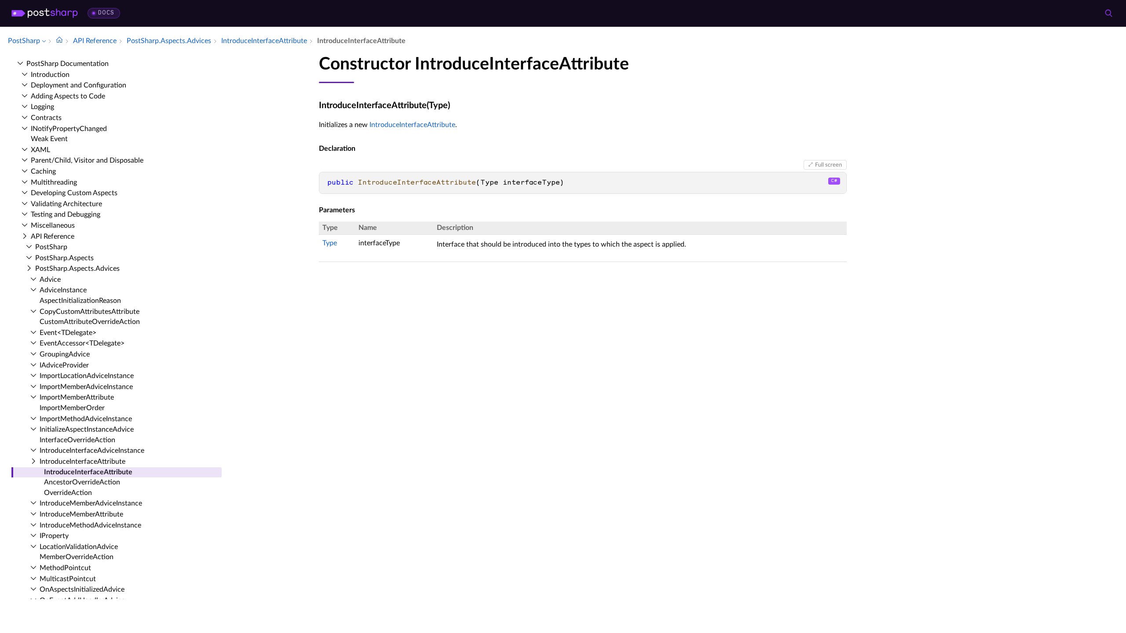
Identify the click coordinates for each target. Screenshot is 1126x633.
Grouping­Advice (65, 354)
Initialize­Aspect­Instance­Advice (87, 429)
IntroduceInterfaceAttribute (412, 124)
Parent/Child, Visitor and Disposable (87, 160)
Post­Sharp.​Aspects (64, 258)
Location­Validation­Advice (79, 546)
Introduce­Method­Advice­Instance (90, 525)
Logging (42, 106)
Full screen (828, 164)
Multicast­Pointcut (68, 578)
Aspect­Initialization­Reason (80, 300)
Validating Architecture (66, 203)
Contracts (46, 117)
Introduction (50, 74)
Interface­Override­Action (77, 440)
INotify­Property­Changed (69, 128)
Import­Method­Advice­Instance (86, 418)
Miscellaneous (53, 225)
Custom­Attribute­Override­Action (90, 321)
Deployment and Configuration (78, 85)
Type (329, 243)
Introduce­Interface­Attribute (82, 461)
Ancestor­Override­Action (82, 482)
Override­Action (68, 492)
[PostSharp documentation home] (59, 40)
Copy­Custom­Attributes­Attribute (89, 311)
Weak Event (49, 138)
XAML (40, 149)
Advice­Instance (63, 290)
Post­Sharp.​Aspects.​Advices (77, 268)
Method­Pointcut (65, 567)
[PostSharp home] (44, 13)
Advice (50, 279)
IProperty (54, 535)
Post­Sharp (51, 247)
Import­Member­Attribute (77, 397)
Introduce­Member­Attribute (81, 514)
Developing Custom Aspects (74, 192)
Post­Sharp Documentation (67, 63)
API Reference (52, 236)
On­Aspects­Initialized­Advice (82, 589)
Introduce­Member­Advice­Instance (91, 503)
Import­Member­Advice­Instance (86, 386)
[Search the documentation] (1108, 13)
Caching (43, 171)
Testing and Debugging (65, 214)
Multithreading (54, 182)
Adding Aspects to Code (68, 96)
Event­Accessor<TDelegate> (82, 343)
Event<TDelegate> (68, 332)
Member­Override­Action (76, 556)
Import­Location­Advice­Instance (87, 375)
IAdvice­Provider (64, 365)
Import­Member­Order (72, 407)
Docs (106, 13)
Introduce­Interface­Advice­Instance (92, 450)
